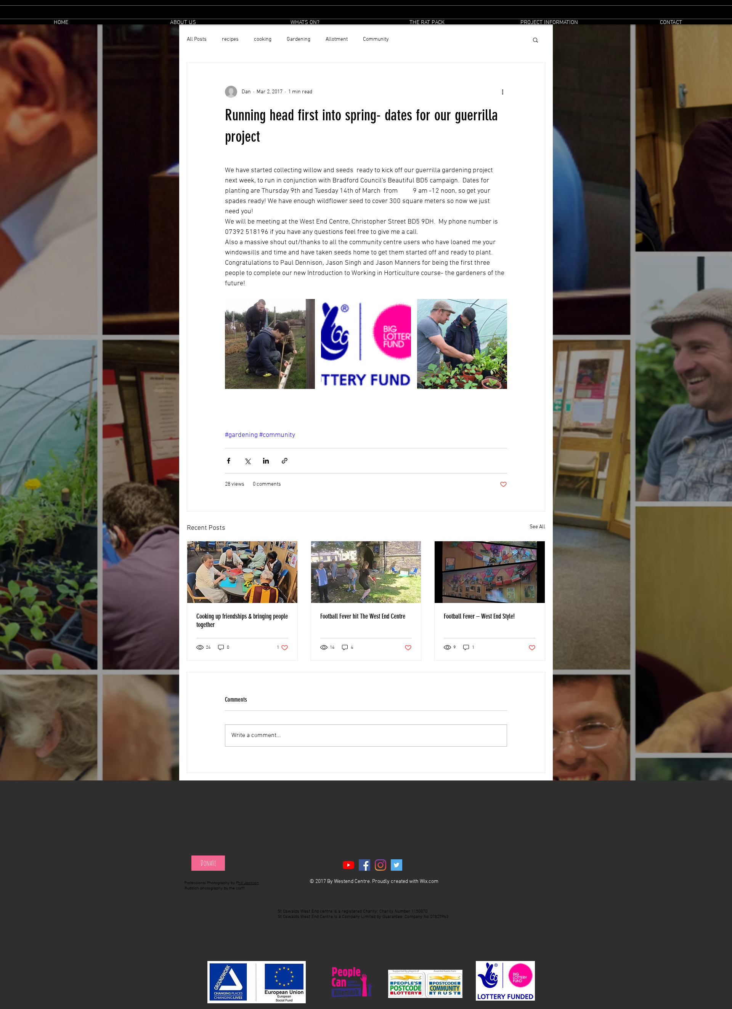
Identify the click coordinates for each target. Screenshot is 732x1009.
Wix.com (429, 881)
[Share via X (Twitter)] (247, 460)
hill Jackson (248, 882)
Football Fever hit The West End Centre (362, 616)
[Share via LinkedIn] (266, 460)
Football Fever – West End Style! (479, 616)
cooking (262, 39)
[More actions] (502, 91)
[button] (305, 22)
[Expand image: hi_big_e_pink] (366, 344)
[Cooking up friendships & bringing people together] (242, 572)
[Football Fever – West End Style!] (490, 572)
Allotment (337, 39)
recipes (230, 39)
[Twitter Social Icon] (396, 865)
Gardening (298, 39)
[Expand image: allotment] (462, 344)
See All (537, 527)
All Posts (197, 39)
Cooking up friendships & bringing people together (242, 620)
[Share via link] (284, 460)
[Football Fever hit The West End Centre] (366, 572)
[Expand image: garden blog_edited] (270, 344)
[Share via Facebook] (228, 460)
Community (376, 39)
